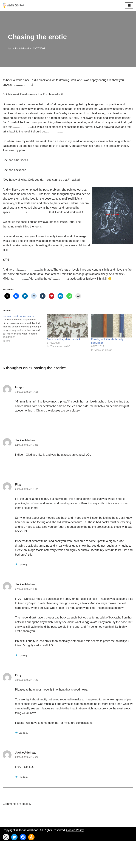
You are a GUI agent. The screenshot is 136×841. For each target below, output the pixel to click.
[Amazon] (31, 837)
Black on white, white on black (63, 339)
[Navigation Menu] (129, 5)
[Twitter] (14, 837)
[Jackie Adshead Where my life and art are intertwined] (13, 5)
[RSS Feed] (6, 837)
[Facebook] (23, 837)
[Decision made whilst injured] (25, 328)
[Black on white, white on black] (67, 325)
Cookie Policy (75, 830)
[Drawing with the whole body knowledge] (111, 325)
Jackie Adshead (20, 48)
